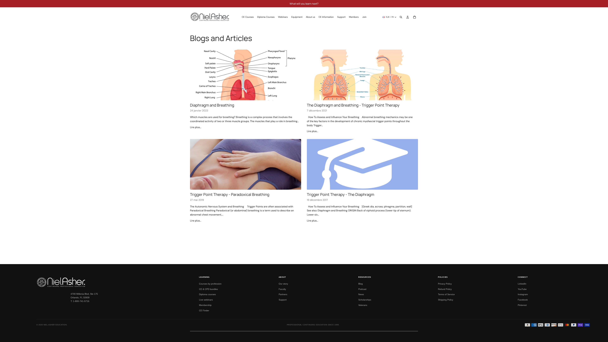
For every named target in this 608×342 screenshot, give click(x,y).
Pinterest (522, 305)
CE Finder (204, 310)
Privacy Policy (445, 283)
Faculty (282, 289)
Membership (205, 305)
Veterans (362, 305)
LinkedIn (522, 283)
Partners (283, 294)
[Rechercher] (400, 17)
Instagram (523, 294)
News (361, 294)
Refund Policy (445, 289)
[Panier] (414, 17)
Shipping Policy (445, 299)
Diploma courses (207, 294)
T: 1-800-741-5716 (80, 301)
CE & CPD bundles (208, 289)
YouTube (522, 289)
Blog (360, 283)
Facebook (523, 299)
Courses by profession (210, 283)
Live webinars (206, 299)
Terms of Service (446, 294)
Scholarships (364, 299)
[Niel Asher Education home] (113, 282)
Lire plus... (195, 127)
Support (283, 299)
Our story (283, 283)
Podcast (362, 289)
